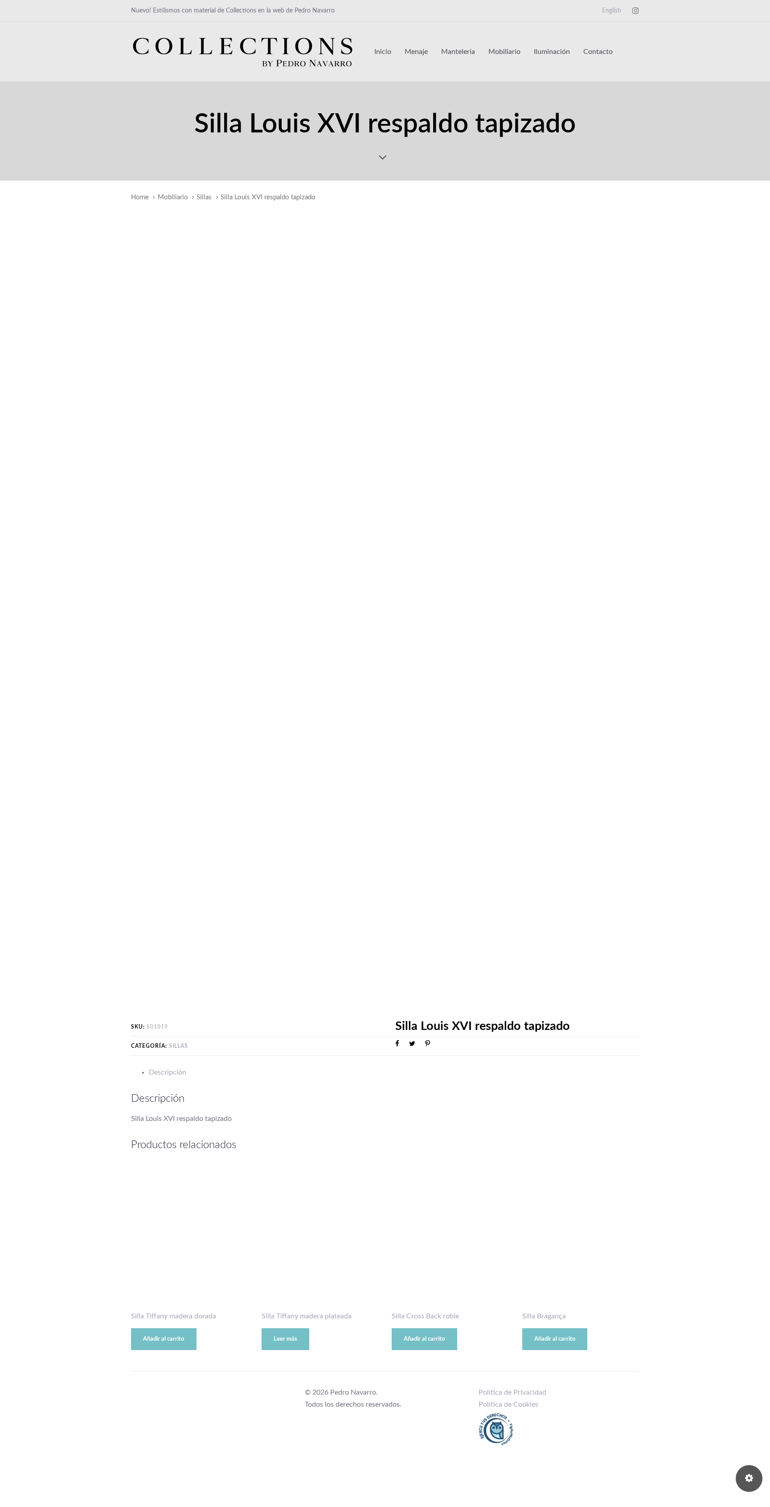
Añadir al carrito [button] (163, 1339)
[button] (635, 51)
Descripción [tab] (167, 1072)
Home (140, 197)
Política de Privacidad (512, 1392)
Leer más (285, 1339)
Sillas (204, 197)
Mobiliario (173, 197)
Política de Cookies (508, 1404)
